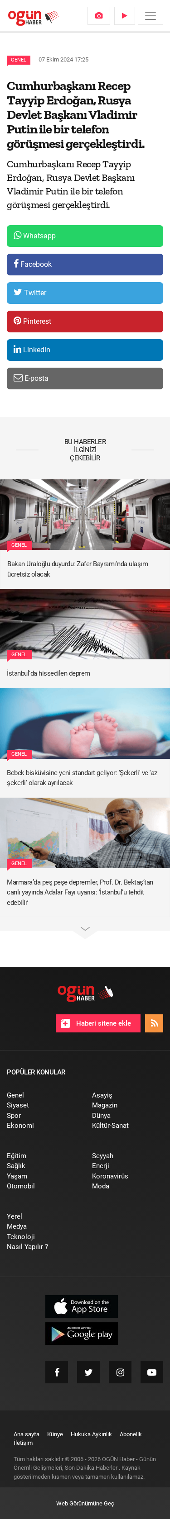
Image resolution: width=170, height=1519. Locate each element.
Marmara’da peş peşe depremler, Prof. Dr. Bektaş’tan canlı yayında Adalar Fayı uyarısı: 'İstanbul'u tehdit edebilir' (80, 892)
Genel (18, 60)
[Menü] (150, 16)
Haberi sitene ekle (102, 1023)
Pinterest (36, 321)
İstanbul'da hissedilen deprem (48, 673)
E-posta (36, 378)
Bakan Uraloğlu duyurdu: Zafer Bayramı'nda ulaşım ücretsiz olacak (77, 569)
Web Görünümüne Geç (85, 1503)
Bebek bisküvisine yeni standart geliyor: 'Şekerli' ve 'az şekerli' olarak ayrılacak (82, 778)
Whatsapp (38, 236)
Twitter (34, 293)
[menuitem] (98, 16)
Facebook (35, 264)
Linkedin (35, 349)
